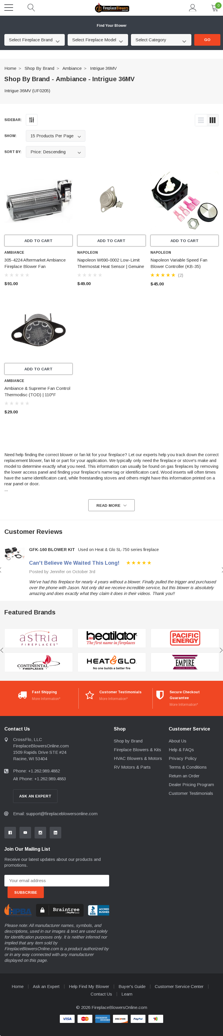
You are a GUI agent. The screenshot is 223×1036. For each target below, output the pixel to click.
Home (10, 68)
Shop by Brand (39, 68)
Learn (126, 993)
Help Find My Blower (89, 986)
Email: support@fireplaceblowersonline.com (55, 813)
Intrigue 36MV (103, 68)
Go (207, 40)
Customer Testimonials (191, 793)
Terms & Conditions (188, 767)
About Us (177, 740)
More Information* (46, 699)
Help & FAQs (181, 749)
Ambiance (72, 68)
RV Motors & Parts (132, 767)
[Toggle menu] (8, 7)
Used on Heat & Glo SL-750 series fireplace (118, 549)
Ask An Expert (35, 796)
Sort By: (12, 152)
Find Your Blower (112, 26)
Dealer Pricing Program (191, 784)
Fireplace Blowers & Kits (137, 749)
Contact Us (101, 993)
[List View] (201, 120)
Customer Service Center (179, 986)
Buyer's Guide (131, 986)
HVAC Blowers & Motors (138, 758)
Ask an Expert (46, 986)
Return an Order (184, 775)
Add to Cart (38, 241)
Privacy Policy (183, 758)
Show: (10, 136)
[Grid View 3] (212, 120)
